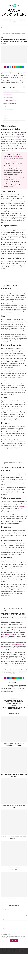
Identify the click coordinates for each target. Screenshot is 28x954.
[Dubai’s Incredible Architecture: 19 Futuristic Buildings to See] (14, 729)
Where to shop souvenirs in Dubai (11, 91)
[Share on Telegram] (19, 67)
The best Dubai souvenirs (9, 103)
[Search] (26, 27)
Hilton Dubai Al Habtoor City (8, 634)
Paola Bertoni (12, 682)
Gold (5, 106)
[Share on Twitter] (10, 67)
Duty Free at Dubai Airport (10, 100)
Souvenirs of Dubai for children (11, 122)
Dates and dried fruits (9, 109)
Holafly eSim (14, 168)
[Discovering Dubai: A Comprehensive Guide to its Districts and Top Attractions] (14, 822)
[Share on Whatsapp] (17, 67)
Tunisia (8, 309)
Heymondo (12, 177)
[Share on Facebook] (8, 67)
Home (4, 33)
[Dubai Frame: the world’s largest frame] (14, 884)
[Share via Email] (23, 67)
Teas (5, 112)
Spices (5, 115)
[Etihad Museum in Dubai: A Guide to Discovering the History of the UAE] (14, 853)
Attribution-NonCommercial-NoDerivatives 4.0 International (16, 952)
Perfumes (6, 118)
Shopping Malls (7, 94)
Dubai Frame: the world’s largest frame (14, 899)
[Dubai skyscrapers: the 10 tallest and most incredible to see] (14, 760)
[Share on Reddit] (14, 67)
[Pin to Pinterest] (12, 67)
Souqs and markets (8, 97)
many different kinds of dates (11, 361)
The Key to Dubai (20, 506)
